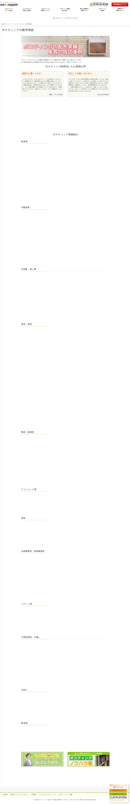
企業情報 (5, 794)
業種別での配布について (74, 62)
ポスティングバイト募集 (65, 794)
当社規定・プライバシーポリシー (19, 794)
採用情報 (33, 794)
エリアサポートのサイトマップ (47, 794)
